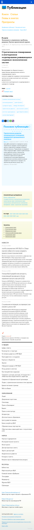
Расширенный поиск (20, 27)
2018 (14, 216)
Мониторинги (6, 444)
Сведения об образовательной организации (15, 379)
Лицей (4, 396)
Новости (5, 243)
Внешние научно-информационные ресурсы (15, 459)
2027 (11, 214)
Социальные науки (10, 234)
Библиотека (5, 467)
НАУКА (4, 435)
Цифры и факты (6, 348)
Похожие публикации (16, 126)
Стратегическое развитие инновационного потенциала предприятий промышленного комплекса (14, 136)
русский (8, 88)
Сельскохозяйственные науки (13, 233)
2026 (14, 214)
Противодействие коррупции (10, 372)
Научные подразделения (9, 439)
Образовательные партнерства (11, 426)
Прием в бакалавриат (8, 405)
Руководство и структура (9, 351)
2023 (23, 214)
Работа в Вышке (6, 388)
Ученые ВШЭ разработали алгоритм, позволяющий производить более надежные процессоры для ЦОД (14, 276)
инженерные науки (20, 201)
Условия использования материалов (11, 516)
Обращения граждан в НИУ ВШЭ (11, 366)
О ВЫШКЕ (5, 345)
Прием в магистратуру (8, 411)
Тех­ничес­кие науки (10, 236)
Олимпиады (5, 402)
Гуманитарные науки (10, 227)
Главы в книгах (10, 18)
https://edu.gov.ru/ (7, 499)
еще (17, 216)
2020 (8, 216)
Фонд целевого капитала (9, 369)
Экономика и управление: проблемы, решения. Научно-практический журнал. (16, 41)
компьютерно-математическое (12, 203)
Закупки (4, 363)
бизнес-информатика (9, 197)
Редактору (30, 528)
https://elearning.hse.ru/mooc (10, 505)
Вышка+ (4, 408)
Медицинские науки (10, 231)
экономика (24, 204)
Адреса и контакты (18, 514)
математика (24, 203)
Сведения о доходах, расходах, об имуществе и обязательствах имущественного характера (16, 375)
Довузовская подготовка (9, 399)
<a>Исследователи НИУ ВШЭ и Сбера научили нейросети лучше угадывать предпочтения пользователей (15, 250)
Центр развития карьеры (9, 420)
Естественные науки (10, 229)
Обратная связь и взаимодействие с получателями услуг (17, 430)
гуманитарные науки (9, 201)
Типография (5, 476)
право (12, 204)
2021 (5, 216)
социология (18, 204)
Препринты (8, 22)
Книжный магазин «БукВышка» (10, 473)
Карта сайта (5, 526)
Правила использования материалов (10, 30)
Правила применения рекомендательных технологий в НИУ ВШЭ (16, 522)
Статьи (14, 14)
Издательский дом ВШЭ (9, 470)
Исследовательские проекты (10, 442)
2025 (17, 214)
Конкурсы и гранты (7, 456)
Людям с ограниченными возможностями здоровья (17, 382)
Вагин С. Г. (6, 142)
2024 (20, 214)
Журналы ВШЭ (6, 482)
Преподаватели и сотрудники (11, 357)
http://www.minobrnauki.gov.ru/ (11, 492)
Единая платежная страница (10, 385)
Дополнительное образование (11, 417)
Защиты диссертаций (8, 450)
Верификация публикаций (8, 27)
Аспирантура (5, 414)
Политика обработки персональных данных (13, 519)
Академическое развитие (9, 454)
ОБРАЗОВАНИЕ (7, 393)
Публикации (16, 7)
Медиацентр (5, 479)
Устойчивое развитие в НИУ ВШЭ (12, 354)
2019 (11, 216)
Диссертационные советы (9, 447)
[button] (4, 129)
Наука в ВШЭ (23, 30)
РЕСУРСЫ (5, 464)
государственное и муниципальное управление (17, 199)
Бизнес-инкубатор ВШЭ (9, 423)
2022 (26, 214)
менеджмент (7, 204)
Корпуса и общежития (8, 360)
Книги (5, 14)
